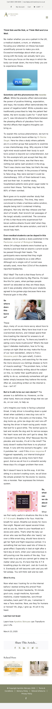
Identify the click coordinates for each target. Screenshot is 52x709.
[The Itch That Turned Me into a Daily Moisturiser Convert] (38, 662)
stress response (36, 451)
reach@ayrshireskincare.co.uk (34, 2)
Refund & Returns (38, 691)
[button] (5, 669)
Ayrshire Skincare (22, 621)
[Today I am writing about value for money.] (13, 662)
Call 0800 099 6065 (14, 2)
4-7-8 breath (10, 518)
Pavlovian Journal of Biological (18, 242)
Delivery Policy (22, 691)
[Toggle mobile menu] (47, 17)
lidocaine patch (11, 356)
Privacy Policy (27, 694)
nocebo (42, 95)
